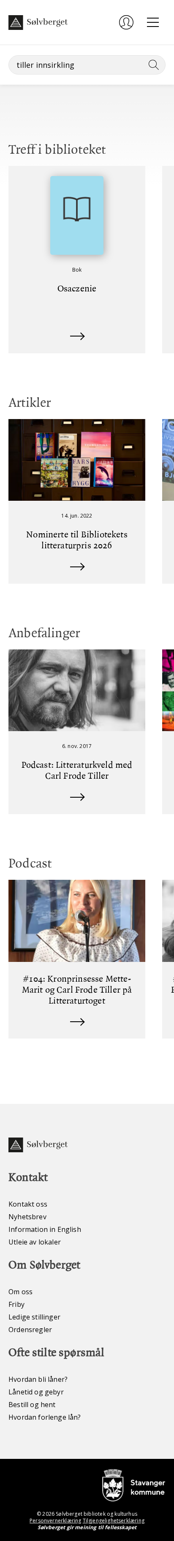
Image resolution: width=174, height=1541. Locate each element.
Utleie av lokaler (34, 1242)
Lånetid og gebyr (36, 1392)
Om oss (20, 1291)
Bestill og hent (32, 1404)
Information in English (44, 1229)
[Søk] (152, 65)
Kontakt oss (27, 1204)
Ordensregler (30, 1329)
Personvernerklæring (55, 1520)
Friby (16, 1304)
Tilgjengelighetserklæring (113, 1520)
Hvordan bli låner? (38, 1379)
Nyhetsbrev (27, 1216)
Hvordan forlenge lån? (44, 1417)
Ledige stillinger (34, 1317)
